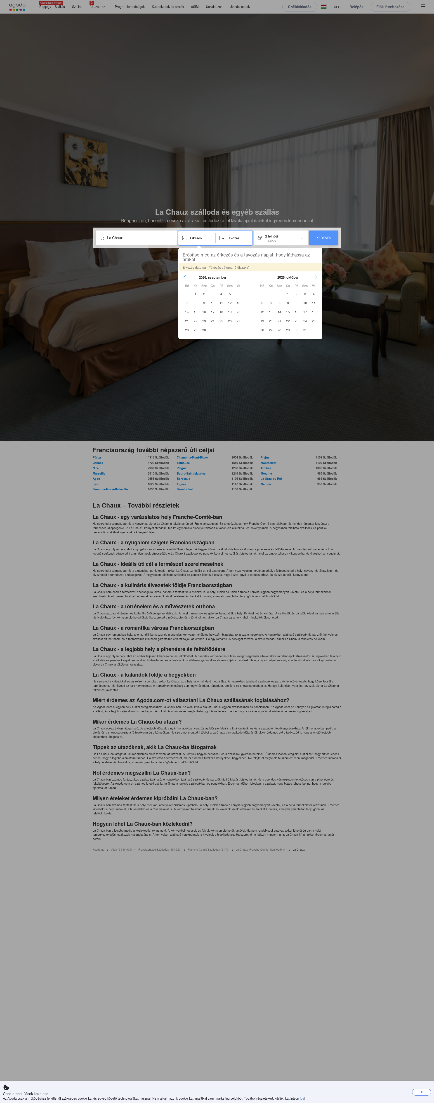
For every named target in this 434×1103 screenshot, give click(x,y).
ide (302, 1098)
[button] (185, 277)
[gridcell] (195, 293)
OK (422, 1092)
